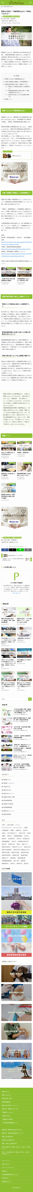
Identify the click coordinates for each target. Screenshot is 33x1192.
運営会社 (4, 1171)
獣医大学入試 (7, 790)
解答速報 (23, 860)
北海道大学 (18, 830)
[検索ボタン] (2, 2)
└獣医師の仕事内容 (7, 1119)
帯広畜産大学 (26, 838)
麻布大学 (26, 863)
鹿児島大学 (19, 863)
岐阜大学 (4, 838)
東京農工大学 (11, 844)
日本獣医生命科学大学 (23, 841)
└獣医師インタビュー (8, 1112)
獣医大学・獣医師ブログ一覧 (10, 1109)
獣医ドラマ (24, 844)
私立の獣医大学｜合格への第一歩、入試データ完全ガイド (16, 1147)
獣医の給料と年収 (7, 1098)
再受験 (12, 830)
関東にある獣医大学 (7, 1136)
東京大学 (4, 844)
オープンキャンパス (7, 827)
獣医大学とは (5, 1091)
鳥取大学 (12, 863)
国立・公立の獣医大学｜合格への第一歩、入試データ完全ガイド (16, 1153)
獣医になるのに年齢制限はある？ (15, 79)
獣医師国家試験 (7, 800)
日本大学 (14, 841)
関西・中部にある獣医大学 (9, 1143)
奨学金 (29, 833)
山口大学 (26, 836)
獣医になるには (16, 155)
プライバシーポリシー (8, 1167)
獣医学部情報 (16, 16)
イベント (17, 824)
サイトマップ (5, 1160)
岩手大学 (19, 838)
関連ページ (8, 99)
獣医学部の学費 (24, 852)
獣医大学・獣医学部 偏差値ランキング (12, 1133)
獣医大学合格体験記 (7, 849)
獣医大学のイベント (9, 793)
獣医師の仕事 (16, 855)
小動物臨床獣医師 (18, 836)
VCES (3, 824)
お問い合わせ (5, 1164)
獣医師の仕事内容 (8, 804)
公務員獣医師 (5, 830)
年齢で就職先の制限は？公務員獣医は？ (17, 81)
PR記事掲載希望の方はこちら (10, 1174)
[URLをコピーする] (28, 549)
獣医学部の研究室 (6, 855)
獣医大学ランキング (17, 847)
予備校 (25, 827)
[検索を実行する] (30, 699)
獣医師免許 (13, 18)
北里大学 (25, 830)
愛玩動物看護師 (7, 807)
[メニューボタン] (30, 2)
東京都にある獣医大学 (8, 1140)
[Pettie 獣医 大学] (16, 2)
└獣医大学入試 (6, 1116)
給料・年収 (16, 860)
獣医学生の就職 (5, 852)
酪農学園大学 (5, 863)
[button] (5, 549)
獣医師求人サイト (7, 1181)
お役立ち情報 (6, 18)
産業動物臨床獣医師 (7, 860)
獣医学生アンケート (9, 811)
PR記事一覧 (6, 786)
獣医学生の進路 (15, 852)
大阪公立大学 (22, 833)
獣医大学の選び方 (6, 847)
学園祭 (3, 836)
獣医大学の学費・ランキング (10, 1105)
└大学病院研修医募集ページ (10, 1122)
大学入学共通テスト (12, 833)
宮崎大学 (9, 836)
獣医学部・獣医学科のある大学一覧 (12, 1129)
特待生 (18, 844)
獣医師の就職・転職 (7, 16)
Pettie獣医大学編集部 (16, 582)
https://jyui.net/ (16, 593)
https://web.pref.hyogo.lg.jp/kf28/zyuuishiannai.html (15, 249)
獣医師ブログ (7, 779)
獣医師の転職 (24, 855)
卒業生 (3, 833)
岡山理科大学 (11, 838)
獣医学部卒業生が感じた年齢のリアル (16, 84)
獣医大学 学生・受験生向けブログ (9, 20)
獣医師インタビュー (9, 783)
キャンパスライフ (18, 827)
